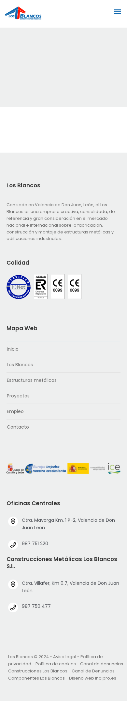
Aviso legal (64, 657)
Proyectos (18, 396)
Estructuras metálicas (32, 380)
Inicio (13, 349)
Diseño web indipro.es (92, 678)
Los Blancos (20, 364)
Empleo (15, 411)
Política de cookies (55, 664)
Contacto (18, 427)
